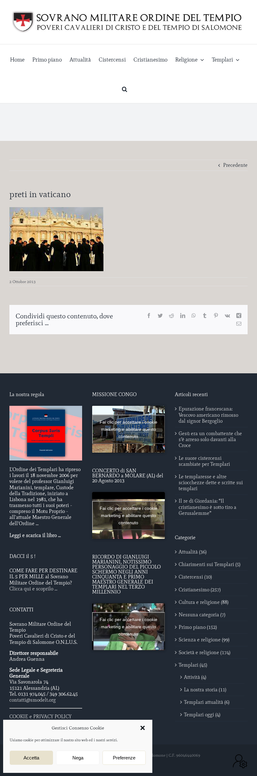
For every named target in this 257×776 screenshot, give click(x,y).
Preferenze (124, 757)
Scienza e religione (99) (204, 640)
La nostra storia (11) (205, 690)
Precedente (235, 165)
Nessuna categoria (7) (202, 615)
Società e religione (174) (204, 652)
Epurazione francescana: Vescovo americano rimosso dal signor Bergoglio (208, 415)
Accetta (31, 757)
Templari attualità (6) (206, 702)
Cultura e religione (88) (203, 602)
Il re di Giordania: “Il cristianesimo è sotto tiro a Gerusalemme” (207, 507)
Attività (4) (195, 677)
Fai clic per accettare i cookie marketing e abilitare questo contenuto (128, 429)
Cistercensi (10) (195, 577)
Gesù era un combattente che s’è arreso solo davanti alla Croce (210, 439)
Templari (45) (193, 665)
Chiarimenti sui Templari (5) (209, 564)
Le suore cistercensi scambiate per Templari (204, 461)
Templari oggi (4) (202, 715)
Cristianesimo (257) (200, 590)
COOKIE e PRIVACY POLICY (40, 716)
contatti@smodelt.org (32, 700)
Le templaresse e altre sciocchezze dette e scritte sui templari (211, 482)
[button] (142, 728)
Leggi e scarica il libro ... (35, 535)
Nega (77, 757)
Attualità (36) (193, 552)
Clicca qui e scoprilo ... (33, 589)
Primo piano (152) (198, 627)
